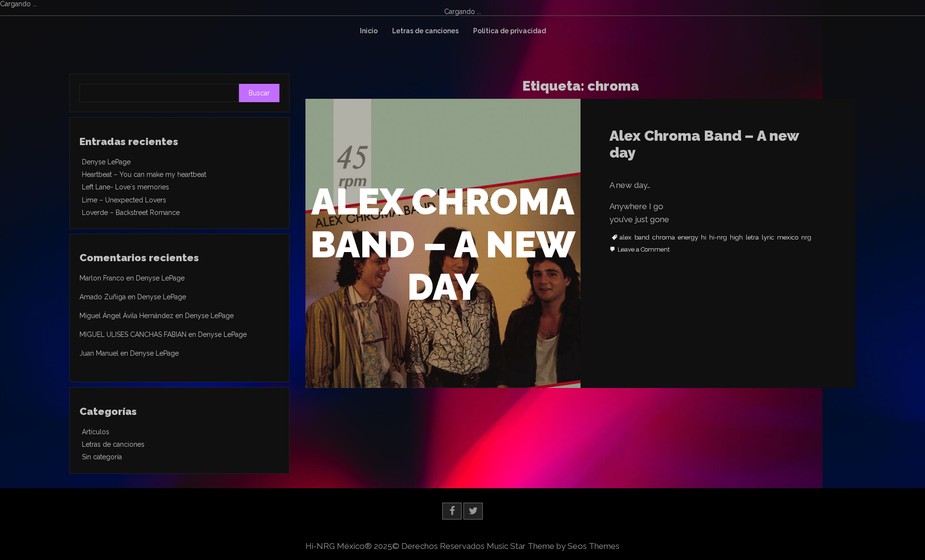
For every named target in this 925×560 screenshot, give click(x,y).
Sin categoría (102, 457)
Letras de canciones (425, 31)
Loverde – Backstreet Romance (131, 212)
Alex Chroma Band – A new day (704, 144)
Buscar (259, 93)
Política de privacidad (509, 31)
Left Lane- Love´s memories (125, 187)
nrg (806, 237)
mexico (787, 237)
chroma (663, 237)
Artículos (95, 432)
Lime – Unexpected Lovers (124, 200)
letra (752, 237)
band (641, 237)
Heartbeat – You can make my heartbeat (144, 174)
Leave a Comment (644, 249)
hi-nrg (718, 237)
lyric (768, 237)
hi (703, 237)
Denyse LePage (106, 162)
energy (688, 237)
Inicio (369, 31)
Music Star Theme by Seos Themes (553, 546)
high (736, 237)
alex (626, 237)
